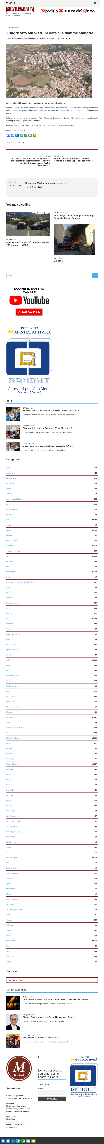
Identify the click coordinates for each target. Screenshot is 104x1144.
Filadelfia (9, 624)
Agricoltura (10, 473)
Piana (8, 733)
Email (40, 1088)
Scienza (9, 847)
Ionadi (8, 655)
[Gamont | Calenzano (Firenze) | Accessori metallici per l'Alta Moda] (29, 359)
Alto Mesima (11, 478)
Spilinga (9, 878)
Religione (9, 769)
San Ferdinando (12, 826)
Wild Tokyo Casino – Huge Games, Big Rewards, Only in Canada (74, 216)
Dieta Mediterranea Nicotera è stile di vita (21, 582)
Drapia (8, 587)
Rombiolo (10, 790)
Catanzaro (10, 530)
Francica (9, 639)
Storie (8, 894)
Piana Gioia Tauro (12, 738)
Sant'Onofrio (11, 842)
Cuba (8, 566)
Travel (8, 915)
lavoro (8, 670)
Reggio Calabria (12, 764)
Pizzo (8, 743)
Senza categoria (12, 857)
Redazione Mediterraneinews (24, 38)
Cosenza (9, 546)
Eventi (8, 618)
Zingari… (58, 260)
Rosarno (9, 795)
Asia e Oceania (11, 509)
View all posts (62, 183)
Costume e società (13, 551)
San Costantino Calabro (15, 821)
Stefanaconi (10, 889)
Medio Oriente (11, 686)
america (9, 488)
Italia (8, 660)
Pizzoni (9, 748)
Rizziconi (9, 785)
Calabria (9, 520)
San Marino (10, 837)
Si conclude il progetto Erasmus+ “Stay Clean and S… (48, 428)
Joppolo (9, 665)
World (8, 951)
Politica (9, 753)
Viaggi (8, 935)
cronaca (14, 142)
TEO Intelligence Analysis (15, 909)
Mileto (8, 691)
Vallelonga (10, 925)
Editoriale (9, 598)
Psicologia (10, 759)
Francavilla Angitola (13, 634)
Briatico (9, 514)
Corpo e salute (11, 540)
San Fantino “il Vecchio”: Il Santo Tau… (41, 1038)
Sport (8, 883)
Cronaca (9, 556)
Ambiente (10, 483)
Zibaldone (10, 956)
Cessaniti (9, 535)
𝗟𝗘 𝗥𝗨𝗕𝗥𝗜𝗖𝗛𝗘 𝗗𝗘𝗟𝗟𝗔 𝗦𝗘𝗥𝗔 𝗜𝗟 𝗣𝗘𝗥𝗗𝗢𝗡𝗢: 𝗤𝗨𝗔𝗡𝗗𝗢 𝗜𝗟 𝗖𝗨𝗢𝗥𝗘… (56, 999)
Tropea (9, 920)
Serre (8, 863)
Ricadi (8, 774)
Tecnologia (10, 904)
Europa (9, 613)
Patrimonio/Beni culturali (15, 727)
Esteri (8, 608)
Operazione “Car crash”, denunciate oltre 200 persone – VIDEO (27, 243)
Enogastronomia (12, 603)
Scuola (8, 852)
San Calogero (11, 811)
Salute (8, 805)
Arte (8, 504)
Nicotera (9, 717)
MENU (11, 3)
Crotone (9, 561)
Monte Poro (10, 701)
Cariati (8, 525)
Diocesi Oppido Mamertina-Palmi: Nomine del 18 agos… (49, 1017)
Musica (9, 712)
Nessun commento (46, 38)
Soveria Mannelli (12, 873)
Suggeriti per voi (12, 899)
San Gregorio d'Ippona (14, 831)
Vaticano (9, 930)
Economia (10, 592)
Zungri (21, 142)
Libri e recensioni (12, 675)
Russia (8, 800)
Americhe (9, 494)
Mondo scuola (11, 696)
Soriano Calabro (12, 868)
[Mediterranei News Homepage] (19, 1068)
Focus (8, 629)
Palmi (8, 722)
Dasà (8, 577)
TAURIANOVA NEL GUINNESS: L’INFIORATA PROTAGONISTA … (52, 410)
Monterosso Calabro (14, 707)
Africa (8, 468)
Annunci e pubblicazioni (15, 499)
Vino (8, 946)
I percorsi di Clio (12, 649)
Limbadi (9, 681)
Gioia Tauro (10, 644)
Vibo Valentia (11, 941)
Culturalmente (11, 572)
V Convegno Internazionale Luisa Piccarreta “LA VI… (48, 446)
